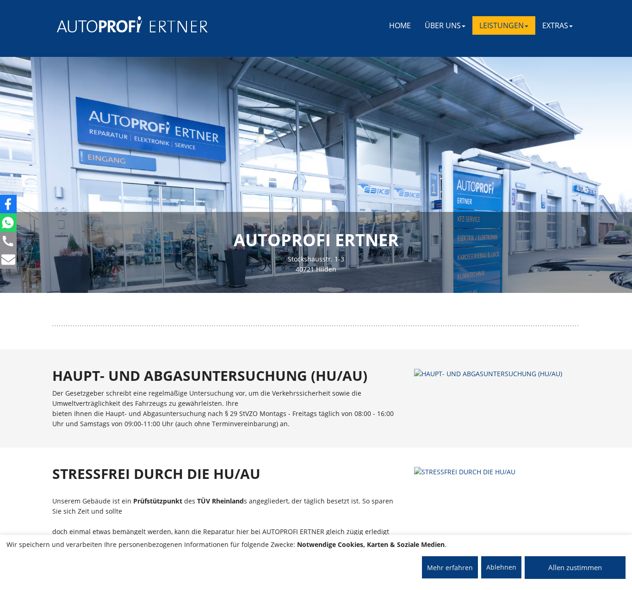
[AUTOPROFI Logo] (93, 24)
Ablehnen (501, 567)
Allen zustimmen (575, 567)
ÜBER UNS (443, 25)
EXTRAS (555, 25)
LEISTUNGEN (501, 25)
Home (400, 25)
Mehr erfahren (450, 567)
